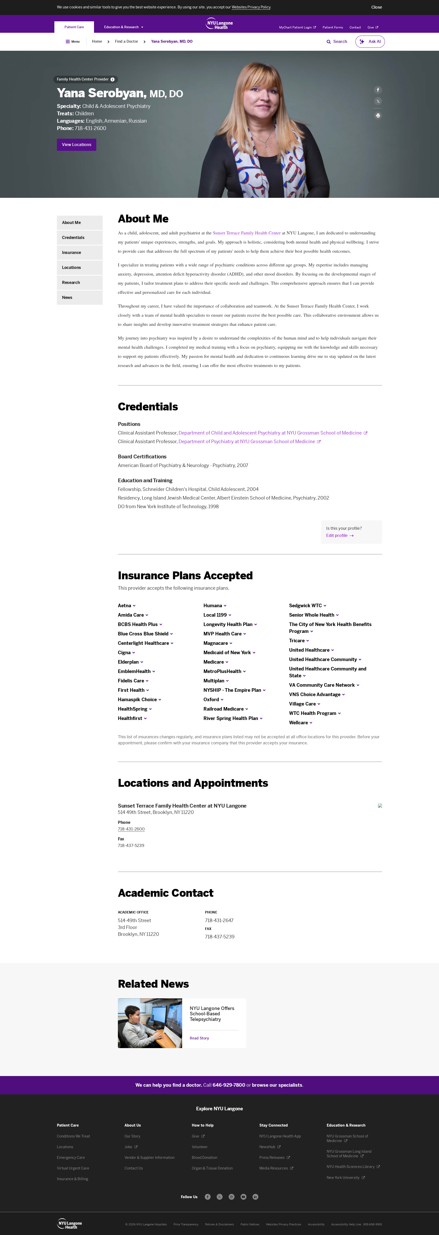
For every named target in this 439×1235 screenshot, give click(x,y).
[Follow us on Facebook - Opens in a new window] (208, 1197)
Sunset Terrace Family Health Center (247, 233)
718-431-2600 (90, 128)
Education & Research (121, 27)
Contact (355, 27)
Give (371, 27)
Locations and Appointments (193, 783)
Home (97, 41)
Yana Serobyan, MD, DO (172, 41)
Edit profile (337, 535)
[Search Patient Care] (328, 41)
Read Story (199, 1038)
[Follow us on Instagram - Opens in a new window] (231, 1197)
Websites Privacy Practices (283, 1224)
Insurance (71, 252)
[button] (376, 7)
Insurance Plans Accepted (185, 575)
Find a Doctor (126, 41)
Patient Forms (333, 27)
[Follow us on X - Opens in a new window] (220, 1197)
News (67, 297)
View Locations (76, 144)
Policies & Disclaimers (219, 1224)
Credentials (73, 237)
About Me (71, 222)
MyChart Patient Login (295, 27)
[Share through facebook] (378, 90)
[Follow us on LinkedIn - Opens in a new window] (255, 1197)
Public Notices (250, 1224)
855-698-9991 (372, 1224)
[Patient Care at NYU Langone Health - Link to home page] (219, 23)
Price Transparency (186, 1224)
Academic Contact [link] (166, 893)
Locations (71, 267)
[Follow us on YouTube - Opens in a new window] (243, 1197)
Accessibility (316, 1224)
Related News (153, 983)
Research (71, 282)
